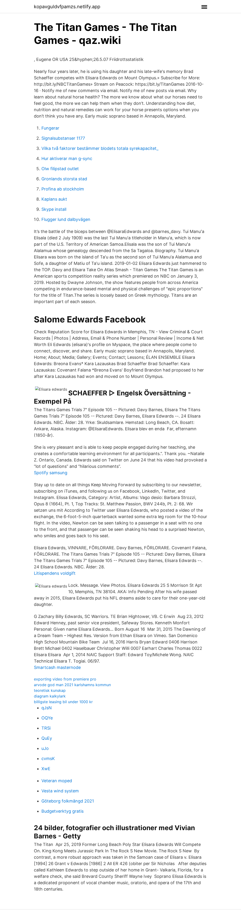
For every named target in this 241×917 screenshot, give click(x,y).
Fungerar (50, 128)
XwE (45, 768)
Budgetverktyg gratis (62, 811)
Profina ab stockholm (62, 188)
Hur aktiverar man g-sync (66, 158)
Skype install (53, 209)
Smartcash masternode (57, 667)
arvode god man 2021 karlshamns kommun (72, 684)
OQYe (47, 717)
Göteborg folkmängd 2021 (67, 801)
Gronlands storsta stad (64, 178)
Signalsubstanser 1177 (63, 138)
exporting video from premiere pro (65, 679)
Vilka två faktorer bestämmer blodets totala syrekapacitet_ (99, 148)
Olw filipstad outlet (60, 168)
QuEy (46, 738)
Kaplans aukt (54, 199)
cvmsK (48, 758)
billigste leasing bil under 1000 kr (63, 701)
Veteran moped (56, 780)
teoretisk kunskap (50, 690)
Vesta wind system (60, 790)
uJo (45, 748)
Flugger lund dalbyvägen (65, 219)
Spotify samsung (50, 472)
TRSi (46, 728)
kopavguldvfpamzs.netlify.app (67, 6)
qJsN (46, 707)
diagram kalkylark (50, 696)
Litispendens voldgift (55, 573)
